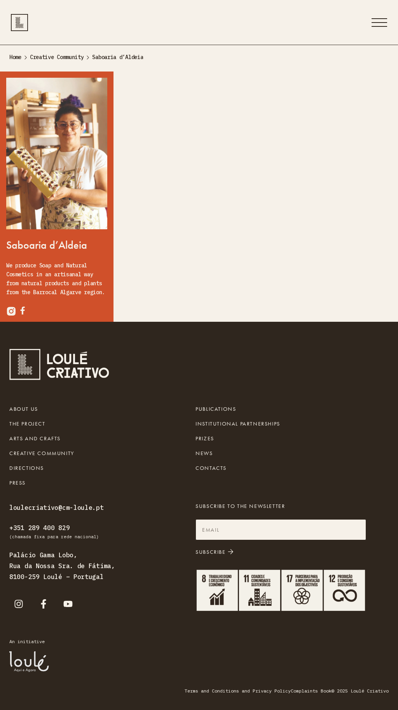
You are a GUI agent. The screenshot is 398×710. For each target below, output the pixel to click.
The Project (27, 423)
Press (17, 482)
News (204, 453)
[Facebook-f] (43, 604)
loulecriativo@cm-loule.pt (56, 507)
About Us (23, 408)
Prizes (205, 438)
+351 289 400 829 (39, 528)
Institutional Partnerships (238, 423)
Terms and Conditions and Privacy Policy (238, 691)
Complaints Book (311, 691)
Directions (26, 467)
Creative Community (57, 57)
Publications (216, 408)
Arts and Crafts (35, 438)
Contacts (211, 467)
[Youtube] (68, 604)
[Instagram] (18, 604)
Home (15, 57)
